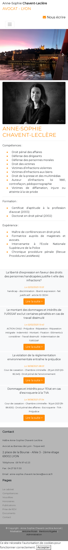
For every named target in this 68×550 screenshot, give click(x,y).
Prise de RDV (9, 509)
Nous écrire (56, 17)
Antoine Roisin (29, 531)
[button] (5, 54)
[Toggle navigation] (9, 24)
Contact (6, 517)
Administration (34, 534)
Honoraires (8, 501)
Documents (8, 513)
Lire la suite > (34, 301)
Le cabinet (8, 489)
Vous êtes (7, 497)
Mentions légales (48, 531)
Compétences (10, 493)
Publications (9, 505)
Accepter (43, 547)
